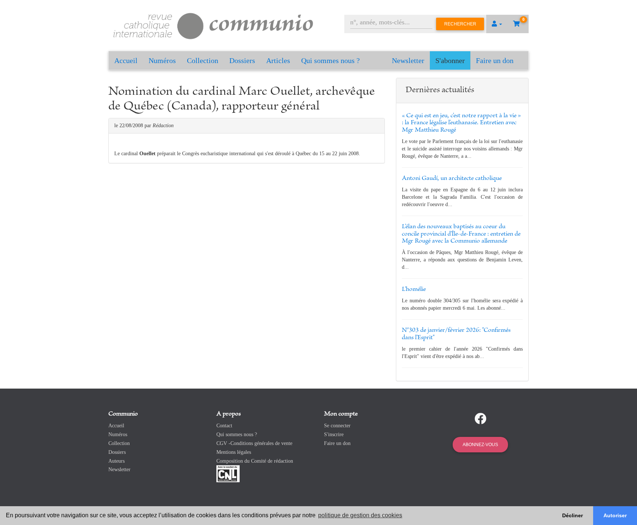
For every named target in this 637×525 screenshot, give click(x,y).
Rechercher (460, 24)
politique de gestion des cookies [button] (360, 515)
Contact (224, 425)
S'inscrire (334, 434)
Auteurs (116, 461)
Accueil (126, 60)
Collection (202, 60)
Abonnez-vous (480, 444)
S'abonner (450, 60)
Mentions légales (233, 452)
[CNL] (228, 473)
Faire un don (495, 60)
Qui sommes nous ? (330, 60)
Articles (278, 60)
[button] (497, 24)
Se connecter (337, 425)
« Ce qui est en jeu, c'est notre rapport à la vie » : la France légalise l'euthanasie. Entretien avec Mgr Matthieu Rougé (461, 123)
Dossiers (242, 60)
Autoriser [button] (615, 515)
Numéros (162, 60)
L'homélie (414, 289)
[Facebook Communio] (480, 418)
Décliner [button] (572, 515)
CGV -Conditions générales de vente (254, 443)
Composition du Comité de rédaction (254, 461)
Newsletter (408, 60)
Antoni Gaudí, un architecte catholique (452, 178)
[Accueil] (213, 25)
